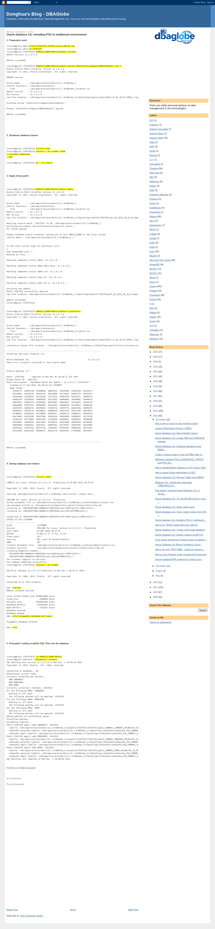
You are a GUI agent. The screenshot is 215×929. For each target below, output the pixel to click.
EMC (151, 190)
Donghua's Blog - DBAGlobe (37, 14)
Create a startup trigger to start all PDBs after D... (179, 454)
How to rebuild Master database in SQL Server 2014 (180, 467)
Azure (152, 151)
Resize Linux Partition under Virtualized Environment (180, 554)
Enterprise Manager (158, 194)
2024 (155, 361)
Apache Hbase (156, 133)
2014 (155, 411)
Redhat (152, 312)
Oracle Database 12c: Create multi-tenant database (180, 530)
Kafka (152, 242)
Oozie (152, 282)
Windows (153, 339)
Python (152, 299)
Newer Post (12, 910)
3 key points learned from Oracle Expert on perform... (181, 540)
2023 (155, 366)
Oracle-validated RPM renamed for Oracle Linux (178, 559)
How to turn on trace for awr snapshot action (176, 423)
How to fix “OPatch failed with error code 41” (176, 525)
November (161, 566)
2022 (155, 371)
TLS (151, 325)
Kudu (152, 247)
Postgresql (154, 295)
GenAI (152, 203)
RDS (151, 308)
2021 (155, 376)
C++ (151, 159)
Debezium (154, 181)
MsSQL (153, 269)
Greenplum (154, 212)
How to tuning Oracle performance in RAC (175, 472)
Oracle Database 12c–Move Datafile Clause (176, 433)
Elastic (152, 186)
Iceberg (153, 234)
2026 (155, 352)
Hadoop (153, 216)
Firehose (153, 199)
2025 (155, 357)
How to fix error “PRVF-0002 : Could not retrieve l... (180, 549)
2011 (155, 587)
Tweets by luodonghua (160, 622)
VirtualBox (154, 330)
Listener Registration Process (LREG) (173, 428)
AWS (152, 146)
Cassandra (154, 164)
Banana (153, 155)
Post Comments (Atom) (31, 916)
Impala (152, 238)
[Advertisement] (72, 882)
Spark (152, 321)
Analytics (154, 124)
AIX (151, 120)
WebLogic (154, 334)
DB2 (151, 177)
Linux (152, 251)
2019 (155, 386)
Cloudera (153, 168)
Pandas (153, 291)
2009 (155, 597)
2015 (155, 406)
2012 (155, 582)
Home (73, 910)
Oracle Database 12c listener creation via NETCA (179, 535)
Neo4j (152, 277)
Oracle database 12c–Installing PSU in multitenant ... (181, 520)
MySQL (153, 273)
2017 (155, 396)
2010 (155, 592)
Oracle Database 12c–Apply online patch (175, 507)
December (161, 419)
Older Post (133, 910)
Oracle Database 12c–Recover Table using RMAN (179, 477)
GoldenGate (155, 208)
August (159, 571)
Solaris (152, 317)
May (158, 575)
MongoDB (154, 264)
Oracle (152, 286)
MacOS (153, 256)
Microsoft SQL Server (160, 260)
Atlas (152, 142)
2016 (155, 401)
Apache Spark (156, 138)
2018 (155, 391)
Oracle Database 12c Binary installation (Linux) (178, 544)
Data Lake (154, 173)
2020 (155, 381)
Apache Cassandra (158, 129)
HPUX (152, 229)
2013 (155, 416)
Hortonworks (155, 225)
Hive (151, 221)
